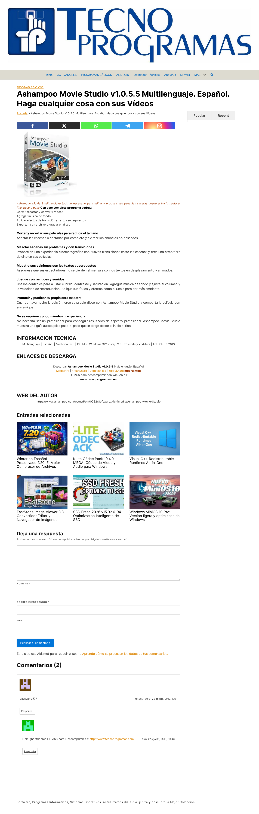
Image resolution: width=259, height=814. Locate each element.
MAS (197, 75)
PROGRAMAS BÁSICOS (96, 75)
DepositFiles (98, 370)
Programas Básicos (30, 87)
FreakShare (79, 370)
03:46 (171, 739)
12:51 (174, 698)
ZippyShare (116, 370)
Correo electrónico (33, 602)
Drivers (185, 75)
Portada (22, 113)
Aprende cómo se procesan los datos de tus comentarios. (125, 653)
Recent (223, 115)
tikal (144, 739)
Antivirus (170, 75)
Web (20, 620)
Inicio (49, 75)
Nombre (23, 583)
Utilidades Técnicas (147, 75)
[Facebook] (32, 125)
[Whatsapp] (96, 125)
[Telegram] (127, 125)
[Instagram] (159, 125)
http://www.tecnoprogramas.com (112, 739)
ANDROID (122, 75)
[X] (64, 125)
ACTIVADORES (67, 75)
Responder (27, 711)
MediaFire (62, 370)
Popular (199, 115)
